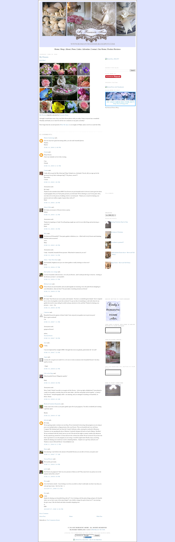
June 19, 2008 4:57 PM (52, 279)
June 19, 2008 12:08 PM (52, 147)
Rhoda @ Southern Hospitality (52, 404)
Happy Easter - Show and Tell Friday (120, 262)
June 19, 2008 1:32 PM (52, 214)
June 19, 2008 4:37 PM (52, 267)
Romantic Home (63, 115)
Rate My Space (65, 124)
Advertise (86, 49)
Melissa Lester (48, 284)
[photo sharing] (64, 113)
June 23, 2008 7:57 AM (52, 454)
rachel (45, 469)
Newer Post (42, 516)
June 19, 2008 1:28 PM (52, 202)
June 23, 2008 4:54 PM (52, 464)
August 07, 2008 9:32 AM (53, 488)
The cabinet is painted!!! (117, 242)
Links (79, 49)
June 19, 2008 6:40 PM (52, 308)
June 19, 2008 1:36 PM (52, 229)
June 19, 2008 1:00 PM (52, 182)
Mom (45, 481)
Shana (45, 449)
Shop (62, 49)
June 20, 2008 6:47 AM (52, 415)
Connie (46, 170)
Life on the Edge (48, 373)
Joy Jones (46, 296)
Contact (94, 49)
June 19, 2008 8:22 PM (52, 369)
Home (56, 49)
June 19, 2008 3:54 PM (52, 255)
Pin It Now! (42, 60)
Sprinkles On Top (98, 530)
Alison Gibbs (47, 207)
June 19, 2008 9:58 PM (52, 383)
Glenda (46, 152)
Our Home (102, 49)
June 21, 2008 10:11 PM (52, 444)
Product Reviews (114, 49)
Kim (45, 493)
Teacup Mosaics (48, 459)
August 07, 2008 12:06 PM (53, 509)
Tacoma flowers (48, 335)
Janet (45, 343)
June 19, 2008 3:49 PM (52, 245)
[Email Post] (39, 127)
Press (74, 49)
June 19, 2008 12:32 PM (52, 166)
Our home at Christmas (116, 232)
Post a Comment (43, 513)
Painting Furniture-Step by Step (119, 222)
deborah (46, 420)
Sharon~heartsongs (49, 138)
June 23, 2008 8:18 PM (52, 476)
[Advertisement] (120, 123)
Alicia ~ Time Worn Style (51, 260)
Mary (45, 233)
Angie (45, 357)
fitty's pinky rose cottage (50, 272)
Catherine (46, 312)
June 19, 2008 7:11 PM (52, 322)
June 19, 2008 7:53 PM (52, 352)
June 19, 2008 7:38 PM (52, 338)
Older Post (99, 516)
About (68, 49)
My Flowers (43, 57)
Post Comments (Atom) (53, 520)
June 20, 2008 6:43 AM (52, 399)
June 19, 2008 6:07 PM (52, 291)
